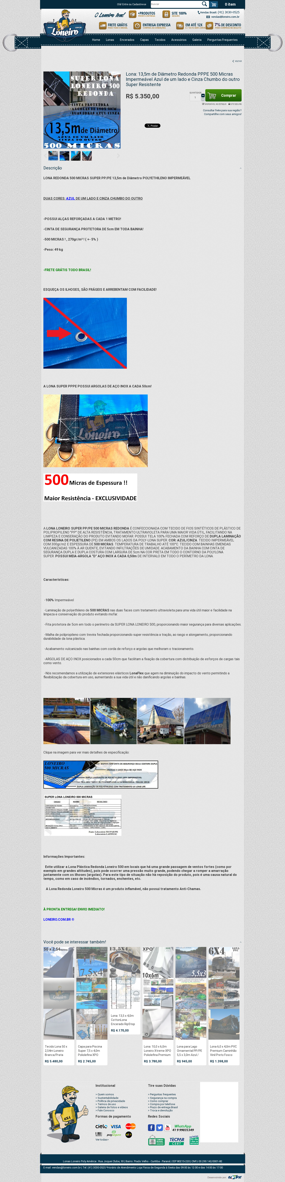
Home (96, 39)
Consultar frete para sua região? (222, 110)
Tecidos (160, 39)
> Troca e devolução (160, 1110)
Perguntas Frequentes (222, 39)
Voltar (238, 61)
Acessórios (179, 39)
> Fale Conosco (105, 1110)
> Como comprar (158, 1101)
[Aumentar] (203, 96)
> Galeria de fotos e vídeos (112, 1107)
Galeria (197, 39)
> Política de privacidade (110, 1101)
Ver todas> (102, 1139)
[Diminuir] (203, 99)
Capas (144, 39)
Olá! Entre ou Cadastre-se (131, 4)
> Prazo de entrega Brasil (163, 1107)
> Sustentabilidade (107, 1097)
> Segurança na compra (162, 1097)
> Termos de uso (106, 1104)
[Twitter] (159, 1127)
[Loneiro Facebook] (151, 1127)
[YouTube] (167, 1127)
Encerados (127, 39)
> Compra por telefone (161, 1104)
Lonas (110, 39)
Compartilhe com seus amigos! (223, 114)
